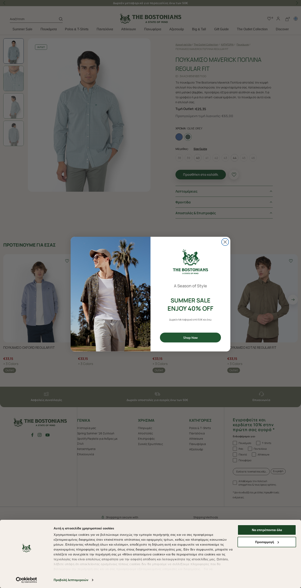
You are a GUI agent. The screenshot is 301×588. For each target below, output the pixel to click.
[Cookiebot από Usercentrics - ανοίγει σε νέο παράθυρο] (26, 580)
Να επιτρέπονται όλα (267, 530)
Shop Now (190, 337)
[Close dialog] (225, 242)
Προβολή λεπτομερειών (71, 580)
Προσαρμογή (264, 542)
